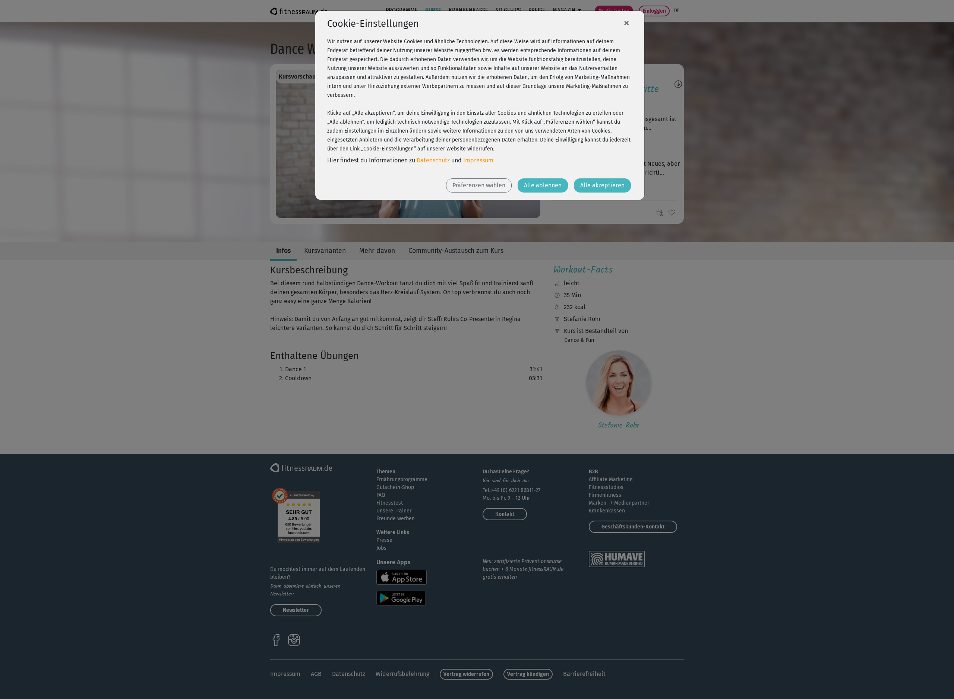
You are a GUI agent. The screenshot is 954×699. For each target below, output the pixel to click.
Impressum (478, 160)
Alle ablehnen (543, 185)
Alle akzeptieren (602, 185)
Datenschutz (433, 160)
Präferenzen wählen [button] (478, 185)
